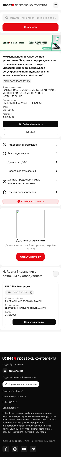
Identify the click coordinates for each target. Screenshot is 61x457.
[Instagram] (15, 449)
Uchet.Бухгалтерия (13, 396)
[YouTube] (24, 449)
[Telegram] (33, 449)
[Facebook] (6, 449)
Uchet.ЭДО (8, 402)
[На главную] (25, 5)
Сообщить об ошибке (32, 201)
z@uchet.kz (16, 370)
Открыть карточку (30, 256)
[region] (30, 43)
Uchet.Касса (9, 407)
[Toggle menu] (55, 5)
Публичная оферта (45, 441)
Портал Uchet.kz (11, 391)
